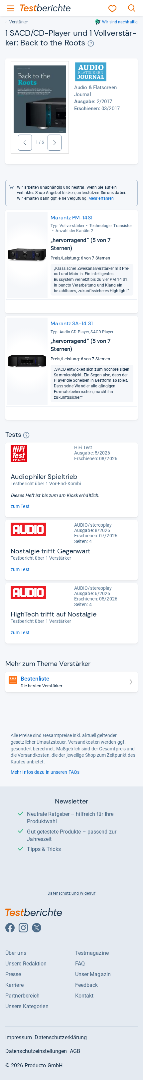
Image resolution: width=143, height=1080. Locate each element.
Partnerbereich (22, 996)
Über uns (15, 953)
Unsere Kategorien (27, 1006)
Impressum (18, 1037)
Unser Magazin (93, 974)
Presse (13, 974)
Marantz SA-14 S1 (72, 323)
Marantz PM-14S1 (71, 217)
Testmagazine (92, 953)
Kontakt (84, 996)
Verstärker (18, 22)
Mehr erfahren (101, 198)
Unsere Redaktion (26, 963)
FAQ (80, 963)
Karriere (14, 985)
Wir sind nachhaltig (120, 22)
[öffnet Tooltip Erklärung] (90, 43)
